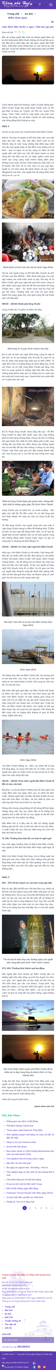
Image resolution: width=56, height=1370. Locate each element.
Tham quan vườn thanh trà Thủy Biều (24, 1130)
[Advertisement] (28, 1238)
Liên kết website (11, 1340)
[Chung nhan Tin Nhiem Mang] (15, 1367)
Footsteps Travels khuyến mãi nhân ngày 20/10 (30, 1193)
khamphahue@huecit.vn (19, 1288)
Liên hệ (8, 1327)
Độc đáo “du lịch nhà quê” (19, 1163)
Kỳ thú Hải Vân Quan (17, 1146)
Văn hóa (9, 1310)
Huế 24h (9, 1317)
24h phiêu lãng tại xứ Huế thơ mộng (24, 1179)
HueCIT (26, 1362)
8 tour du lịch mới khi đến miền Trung (24, 1184)
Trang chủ (13, 13)
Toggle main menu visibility (51, 4)
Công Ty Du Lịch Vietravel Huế (21, 1142)
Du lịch (29, 13)
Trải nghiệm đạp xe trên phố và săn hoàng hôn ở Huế (30, 1173)
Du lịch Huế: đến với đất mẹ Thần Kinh (25, 1197)
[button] (52, 22)
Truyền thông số (13, 1320)
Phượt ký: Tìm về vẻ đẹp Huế (20, 1201)
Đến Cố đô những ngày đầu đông (22, 1188)
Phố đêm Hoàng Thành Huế (20, 1125)
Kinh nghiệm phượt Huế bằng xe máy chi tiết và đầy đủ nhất (30, 1136)
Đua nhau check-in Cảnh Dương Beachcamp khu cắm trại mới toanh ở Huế (30, 1152)
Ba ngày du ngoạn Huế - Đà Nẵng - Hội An (27, 1167)
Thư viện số (10, 1324)
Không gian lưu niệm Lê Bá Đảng (22, 1121)
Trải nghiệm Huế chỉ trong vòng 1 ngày (25, 1158)
